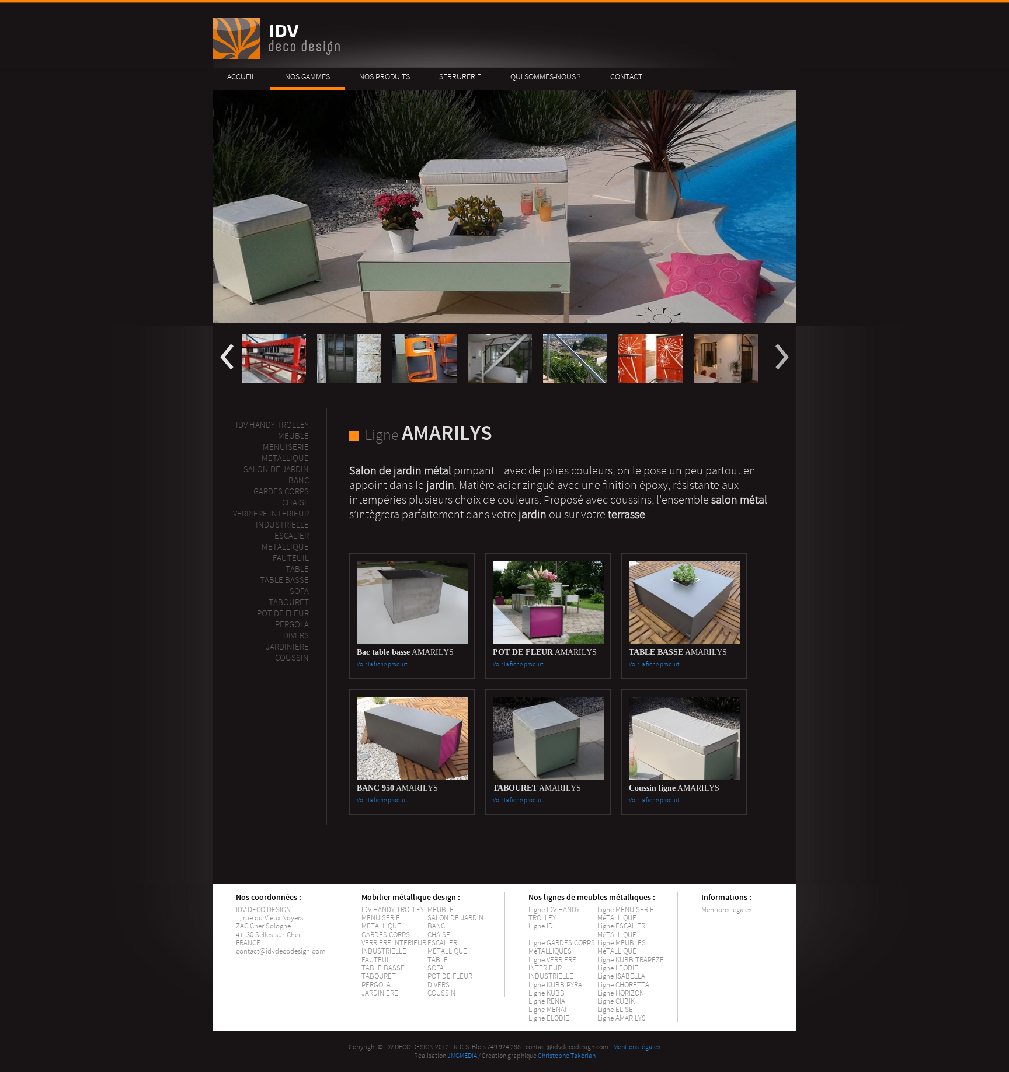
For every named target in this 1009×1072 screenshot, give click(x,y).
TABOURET (378, 976)
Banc (298, 480)
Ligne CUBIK (616, 1001)
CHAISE (438, 935)
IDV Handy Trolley (272, 425)
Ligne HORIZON (620, 993)
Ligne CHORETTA (623, 985)
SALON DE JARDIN (455, 918)
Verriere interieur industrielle (271, 519)
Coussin (292, 658)
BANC (436, 926)
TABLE (437, 960)
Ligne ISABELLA (621, 976)
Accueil (241, 77)
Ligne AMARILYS (621, 1018)
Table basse (284, 580)
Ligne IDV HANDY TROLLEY (554, 914)
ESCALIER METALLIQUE (285, 541)
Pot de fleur (283, 613)
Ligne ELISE (615, 1009)
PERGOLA (292, 624)
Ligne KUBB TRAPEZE (630, 960)
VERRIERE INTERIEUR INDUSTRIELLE (393, 947)
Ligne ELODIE (548, 1018)
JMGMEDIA (462, 1056)
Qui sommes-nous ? (545, 77)
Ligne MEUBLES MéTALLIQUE (621, 947)
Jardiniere (287, 646)
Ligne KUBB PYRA (555, 985)
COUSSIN (441, 993)
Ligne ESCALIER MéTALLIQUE (621, 930)
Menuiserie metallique (285, 453)
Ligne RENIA (546, 1001)
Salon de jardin (276, 469)
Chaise (295, 502)
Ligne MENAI (547, 1009)
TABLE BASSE (383, 968)
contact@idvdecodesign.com (281, 951)
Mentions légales (726, 909)
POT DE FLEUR (449, 976)
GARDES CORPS (385, 935)
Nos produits (384, 77)
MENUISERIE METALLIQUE (381, 922)
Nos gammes (307, 77)
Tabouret (289, 602)
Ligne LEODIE (617, 968)
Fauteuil (291, 558)
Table (297, 569)
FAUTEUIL (376, 960)
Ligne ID (540, 926)
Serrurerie (460, 77)
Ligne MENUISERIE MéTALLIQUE (625, 914)
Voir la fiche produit (382, 664)
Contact (626, 77)
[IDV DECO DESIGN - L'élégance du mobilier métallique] (278, 56)
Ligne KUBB (546, 993)
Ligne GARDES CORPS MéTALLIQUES (561, 947)
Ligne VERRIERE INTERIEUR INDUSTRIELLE (552, 968)
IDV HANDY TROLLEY (392, 909)
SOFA (435, 968)
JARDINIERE (379, 993)
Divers (296, 635)
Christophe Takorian (567, 1056)
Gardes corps (281, 491)
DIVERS (438, 985)
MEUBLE (293, 436)
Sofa (299, 591)
